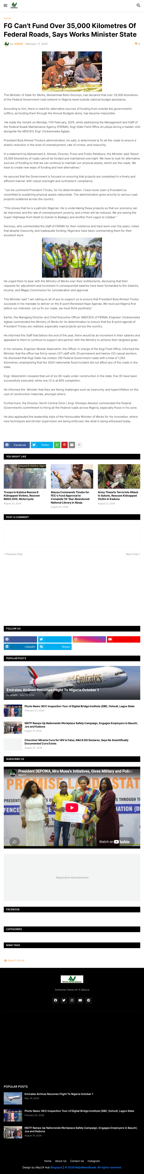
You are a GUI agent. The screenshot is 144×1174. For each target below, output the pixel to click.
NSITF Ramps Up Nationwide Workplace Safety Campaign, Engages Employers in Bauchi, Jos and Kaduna (81, 724)
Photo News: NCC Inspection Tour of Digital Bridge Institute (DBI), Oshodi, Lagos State (79, 706)
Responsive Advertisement (72, 877)
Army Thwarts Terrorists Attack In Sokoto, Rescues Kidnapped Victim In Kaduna (118, 496)
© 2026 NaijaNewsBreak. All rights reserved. (93, 1167)
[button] (5, 5)
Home (7, 18)
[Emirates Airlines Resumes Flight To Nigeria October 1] (13, 1098)
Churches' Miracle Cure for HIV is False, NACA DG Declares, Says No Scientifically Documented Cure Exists (76, 741)
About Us (60, 1161)
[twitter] (54, 639)
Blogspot (56, 1167)
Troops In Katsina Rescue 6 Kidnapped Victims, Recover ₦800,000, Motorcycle (22, 496)
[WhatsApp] (57, 445)
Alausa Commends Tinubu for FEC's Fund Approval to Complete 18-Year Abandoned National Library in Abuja (70, 497)
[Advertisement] (72, 588)
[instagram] (89, 639)
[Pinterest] (64, 445)
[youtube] (123, 639)
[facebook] (20, 639)
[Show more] (79, 445)
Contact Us (77, 1161)
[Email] (72, 445)
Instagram (94, 1161)
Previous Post (14, 554)
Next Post (132, 554)
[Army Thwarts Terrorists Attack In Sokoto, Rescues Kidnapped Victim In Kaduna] (119, 476)
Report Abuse (16, 960)
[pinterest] (88, 1000)
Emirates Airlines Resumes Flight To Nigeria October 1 (59, 1094)
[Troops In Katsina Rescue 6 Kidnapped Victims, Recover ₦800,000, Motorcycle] (25, 476)
